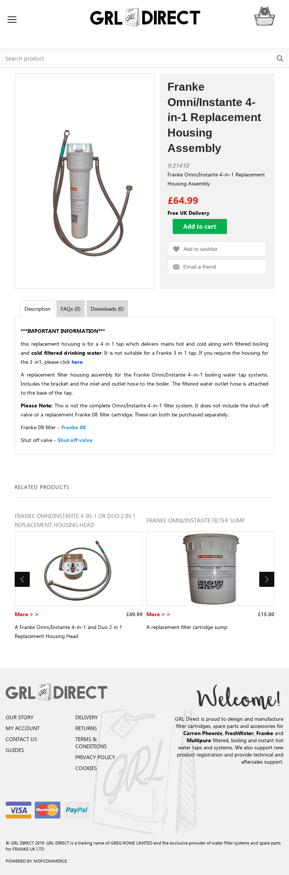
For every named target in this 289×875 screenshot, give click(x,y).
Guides (15, 749)
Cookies (86, 768)
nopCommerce (50, 861)
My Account (23, 728)
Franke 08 (73, 427)
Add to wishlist (200, 249)
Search (280, 58)
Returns (86, 728)
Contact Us (21, 739)
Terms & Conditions (90, 742)
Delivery (86, 717)
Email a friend (199, 267)
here (77, 362)
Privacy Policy (95, 757)
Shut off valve (75, 440)
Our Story (19, 717)
